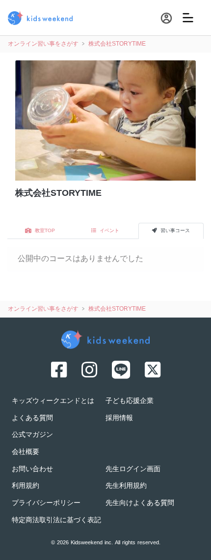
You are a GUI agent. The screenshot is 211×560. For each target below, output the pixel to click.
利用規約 (25, 486)
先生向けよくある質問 (140, 503)
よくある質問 (32, 418)
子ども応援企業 (130, 401)
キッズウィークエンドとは (53, 401)
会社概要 (25, 452)
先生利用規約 (126, 486)
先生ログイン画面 (133, 469)
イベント (108, 231)
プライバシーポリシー (46, 503)
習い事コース (174, 231)
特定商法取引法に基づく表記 (56, 520)
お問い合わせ (32, 469)
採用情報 (119, 418)
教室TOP (44, 231)
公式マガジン (32, 435)
